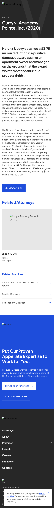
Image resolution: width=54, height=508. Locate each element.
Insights (6, 448)
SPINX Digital (15, 487)
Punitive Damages (11, 294)
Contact (7, 467)
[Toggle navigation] (49, 4)
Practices (7, 442)
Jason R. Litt (9, 253)
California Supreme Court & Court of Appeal (20, 284)
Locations (8, 461)
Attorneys (8, 430)
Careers (6, 455)
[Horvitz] (13, 4)
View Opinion (15, 188)
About (5, 436)
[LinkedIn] (27, 481)
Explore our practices (17, 386)
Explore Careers (14, 396)
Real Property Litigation (13, 302)
